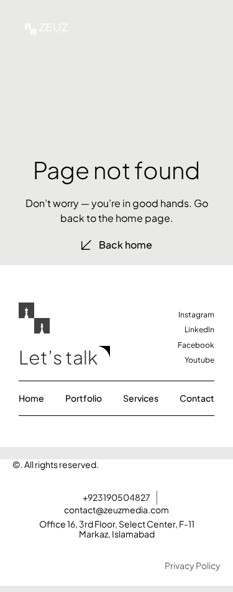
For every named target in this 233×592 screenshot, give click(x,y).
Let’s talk (58, 357)
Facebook (196, 345)
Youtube (199, 359)
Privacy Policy (193, 565)
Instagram (196, 314)
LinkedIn (199, 329)
